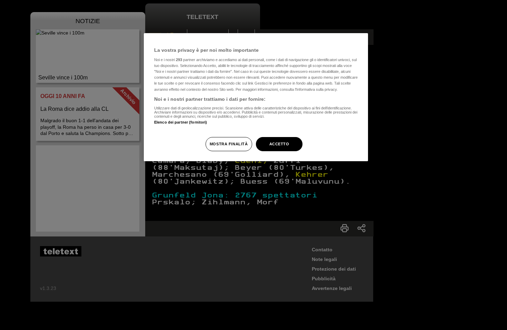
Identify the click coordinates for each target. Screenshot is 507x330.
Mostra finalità (229, 144)
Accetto (279, 144)
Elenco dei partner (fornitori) (180, 122)
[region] (256, 97)
